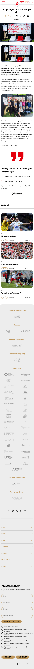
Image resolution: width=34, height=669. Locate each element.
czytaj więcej (7, 631)
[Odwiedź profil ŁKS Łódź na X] (17, 511)
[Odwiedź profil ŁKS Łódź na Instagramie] (13, 511)
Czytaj (28, 240)
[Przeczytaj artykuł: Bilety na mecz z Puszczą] (17, 250)
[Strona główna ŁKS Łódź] (17, 3)
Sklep (8, 657)
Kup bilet (22, 657)
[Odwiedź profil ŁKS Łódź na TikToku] (20, 511)
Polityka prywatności (23, 663)
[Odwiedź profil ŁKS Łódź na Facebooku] (8, 511)
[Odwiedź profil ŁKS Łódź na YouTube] (25, 511)
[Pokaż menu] (3, 2)
